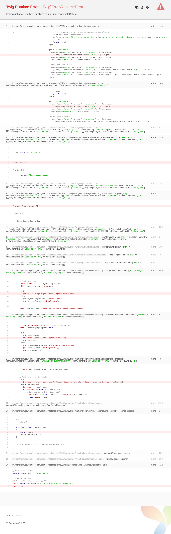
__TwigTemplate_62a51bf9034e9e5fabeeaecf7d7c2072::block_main (36, 129)
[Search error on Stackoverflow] (142, 7)
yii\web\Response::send (116, 459)
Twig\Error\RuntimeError (63, 7)
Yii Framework (12, 523)
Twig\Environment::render (116, 271)
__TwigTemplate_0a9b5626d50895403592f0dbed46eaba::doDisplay (36, 185)
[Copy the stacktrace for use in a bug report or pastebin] (137, 7)
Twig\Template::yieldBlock (108, 137)
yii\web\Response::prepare (122, 411)
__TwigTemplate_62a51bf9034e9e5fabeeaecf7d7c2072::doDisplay (36, 229)
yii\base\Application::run (94, 465)
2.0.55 (22, 523)
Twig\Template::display (111, 247)
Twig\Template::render (118, 255)
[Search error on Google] (147, 7)
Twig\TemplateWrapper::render (118, 263)
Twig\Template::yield (112, 193)
